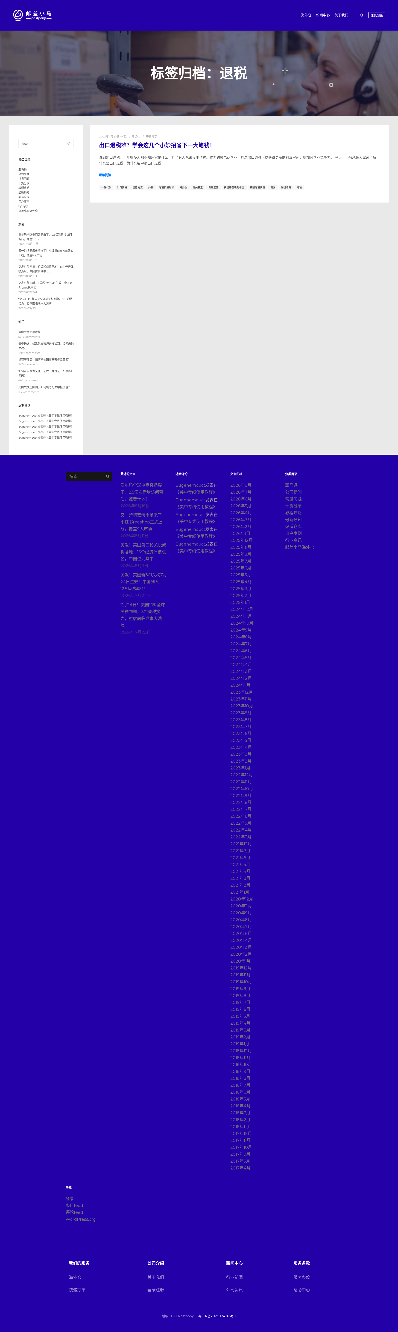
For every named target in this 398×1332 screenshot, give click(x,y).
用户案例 (23, 201)
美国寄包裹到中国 (234, 187)
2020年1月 (240, 961)
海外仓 (183, 187)
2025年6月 (240, 568)
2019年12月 (241, 968)
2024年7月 (241, 643)
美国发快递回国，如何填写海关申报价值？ (44, 387)
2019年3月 (240, 1030)
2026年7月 (241, 492)
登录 (70, 1198)
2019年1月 (239, 1043)
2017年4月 (240, 1168)
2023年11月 (241, 699)
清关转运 (198, 187)
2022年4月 (241, 830)
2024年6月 (241, 650)
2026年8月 (241, 485)
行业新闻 (234, 1277)
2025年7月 (240, 561)
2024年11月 (241, 616)
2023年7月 (241, 726)
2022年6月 (241, 816)
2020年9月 (241, 912)
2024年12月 (241, 609)
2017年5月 (240, 1161)
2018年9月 (240, 1071)
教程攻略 (23, 188)
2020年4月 (241, 940)
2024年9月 (241, 630)
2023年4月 (241, 747)
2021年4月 (240, 871)
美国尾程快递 (257, 187)
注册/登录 (377, 15)
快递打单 (77, 1289)
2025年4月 (241, 581)
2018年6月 (240, 1092)
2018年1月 (239, 1126)
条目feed (74, 1205)
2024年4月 (241, 664)
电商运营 (213, 187)
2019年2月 (240, 1037)
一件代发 (106, 187)
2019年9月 (240, 988)
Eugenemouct (28, 415)
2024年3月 (241, 671)
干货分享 (151, 136)
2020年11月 (241, 906)
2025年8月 (240, 554)
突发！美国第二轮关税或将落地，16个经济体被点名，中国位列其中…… (143, 552)
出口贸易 (122, 187)
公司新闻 (23, 174)
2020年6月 (241, 933)
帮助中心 (301, 1289)
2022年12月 (241, 774)
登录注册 (155, 1289)
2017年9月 (240, 1154)
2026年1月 (240, 533)
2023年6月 (241, 733)
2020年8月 (241, 919)
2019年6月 (240, 1009)
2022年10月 (241, 788)
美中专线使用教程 (29, 332)
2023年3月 (241, 754)
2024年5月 (241, 657)
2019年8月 (240, 995)
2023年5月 (240, 740)
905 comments (28, 364)
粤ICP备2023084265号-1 (217, 1316)
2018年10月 (241, 1064)
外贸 (150, 187)
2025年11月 (241, 547)
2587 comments (29, 352)
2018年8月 (240, 1078)
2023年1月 (240, 768)
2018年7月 (240, 1085)
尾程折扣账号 (166, 187)
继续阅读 (105, 175)
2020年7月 (241, 926)
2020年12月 (241, 899)
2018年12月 (241, 1050)
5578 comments (29, 336)
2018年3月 (240, 1112)
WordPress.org (81, 1219)
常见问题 (23, 178)
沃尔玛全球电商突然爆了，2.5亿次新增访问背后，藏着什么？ (141, 492)
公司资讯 (234, 1289)
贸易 (273, 187)
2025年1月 (240, 602)
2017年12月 (241, 1133)
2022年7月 (241, 809)
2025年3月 (240, 588)
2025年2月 (240, 595)
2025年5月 (240, 574)
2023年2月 (241, 761)
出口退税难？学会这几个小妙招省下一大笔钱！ (157, 145)
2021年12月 (241, 843)
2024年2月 (241, 678)
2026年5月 (240, 506)
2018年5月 (240, 1099)
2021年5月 (240, 864)
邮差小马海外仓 (28, 211)
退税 (299, 187)
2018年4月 (240, 1106)
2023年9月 (241, 712)
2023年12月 (241, 692)
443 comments (28, 392)
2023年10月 (241, 706)
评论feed (74, 1212)
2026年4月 (241, 512)
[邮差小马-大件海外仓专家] (32, 15)
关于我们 (155, 1277)
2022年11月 (241, 781)
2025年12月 (241, 540)
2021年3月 (240, 878)
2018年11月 (240, 1057)
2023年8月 (241, 719)
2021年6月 (240, 857)
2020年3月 (241, 947)
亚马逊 (22, 169)
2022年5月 (240, 823)
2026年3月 (241, 519)
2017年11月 (240, 1140)
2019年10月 (241, 981)
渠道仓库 (23, 197)
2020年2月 (241, 954)
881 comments (28, 380)
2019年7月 (240, 1002)
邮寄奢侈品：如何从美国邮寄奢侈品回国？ (44, 359)
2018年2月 (240, 1119)
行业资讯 (23, 206)
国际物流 (138, 187)
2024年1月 (240, 685)
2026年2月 (241, 526)
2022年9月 (241, 795)
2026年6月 (241, 499)
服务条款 (301, 1277)
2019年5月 (240, 1016)
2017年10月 (241, 1147)
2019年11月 (240, 975)
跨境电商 (286, 187)
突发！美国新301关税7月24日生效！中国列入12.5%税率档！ (143, 581)
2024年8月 (241, 637)
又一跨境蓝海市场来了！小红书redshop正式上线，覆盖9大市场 (143, 522)
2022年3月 (241, 837)
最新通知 (23, 192)
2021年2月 (240, 885)
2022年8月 (241, 802)
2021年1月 (239, 892)
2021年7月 (240, 850)
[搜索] (362, 15)
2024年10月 (241, 623)
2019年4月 (240, 1023)
